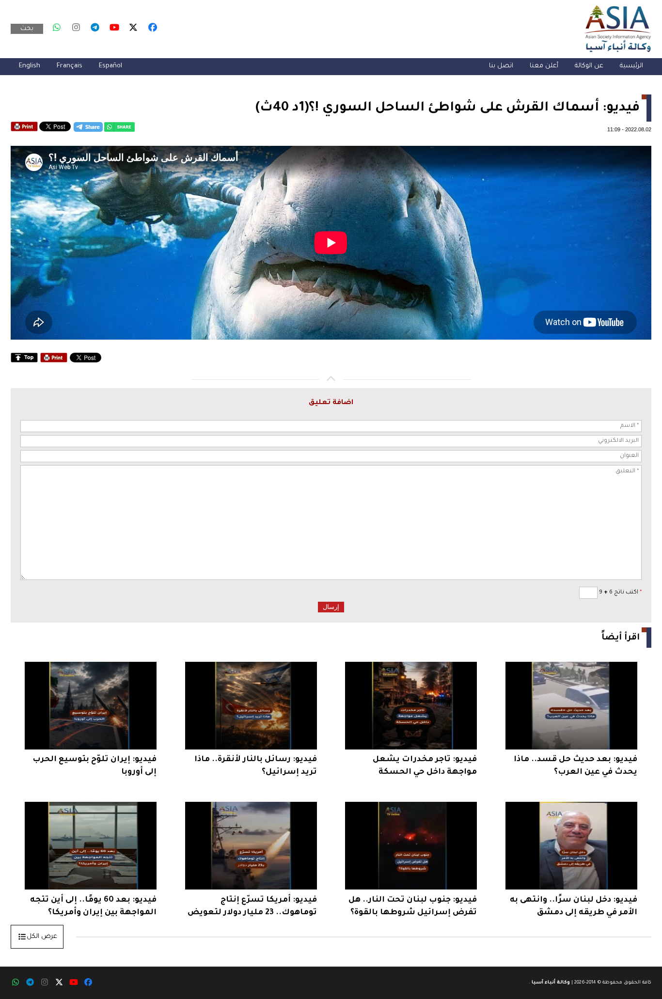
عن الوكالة (589, 66)
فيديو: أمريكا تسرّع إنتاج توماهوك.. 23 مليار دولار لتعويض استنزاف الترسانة (252, 908)
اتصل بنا (501, 66)
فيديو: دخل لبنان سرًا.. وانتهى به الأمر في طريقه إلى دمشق (573, 906)
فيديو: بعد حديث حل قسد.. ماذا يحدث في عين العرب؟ (575, 766)
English (29, 66)
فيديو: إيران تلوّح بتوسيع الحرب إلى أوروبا (94, 766)
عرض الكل (42, 936)
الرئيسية (631, 66)
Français (69, 66)
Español (110, 66)
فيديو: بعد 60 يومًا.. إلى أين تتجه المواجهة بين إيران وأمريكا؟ (93, 906)
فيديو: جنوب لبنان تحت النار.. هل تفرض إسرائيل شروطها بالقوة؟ (412, 906)
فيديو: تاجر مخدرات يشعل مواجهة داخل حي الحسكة (425, 766)
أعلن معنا (544, 66)
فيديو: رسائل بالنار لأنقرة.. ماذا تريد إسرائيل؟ (255, 766)
